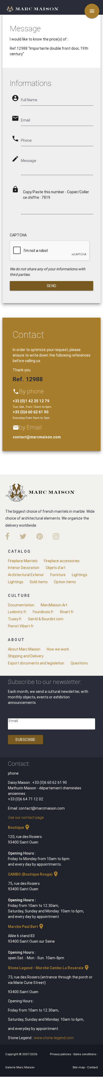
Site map (79, 1067)
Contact (92, 1067)
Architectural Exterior (26, 574)
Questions (79, 663)
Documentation (21, 605)
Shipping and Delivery (26, 656)
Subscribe (25, 739)
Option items (65, 582)
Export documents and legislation (36, 663)
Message (28, 160)
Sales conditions (85, 1054)
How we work (58, 649)
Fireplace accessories (61, 560)
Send (52, 285)
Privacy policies (61, 1054)
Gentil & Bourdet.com (45, 619)
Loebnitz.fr (17, 611)
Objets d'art (55, 567)
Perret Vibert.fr (21, 626)
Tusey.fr (15, 619)
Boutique (19, 827)
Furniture (57, 574)
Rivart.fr (67, 611)
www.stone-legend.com (54, 1037)
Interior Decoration (23, 567)
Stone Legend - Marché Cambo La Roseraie (49, 968)
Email (13, 720)
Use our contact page (26, 817)
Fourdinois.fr (43, 611)
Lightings (79, 574)
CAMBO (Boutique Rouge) (33, 874)
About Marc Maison (24, 649)
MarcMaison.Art (54, 605)
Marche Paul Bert (26, 926)
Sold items (39, 582)
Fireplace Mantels (23, 560)
